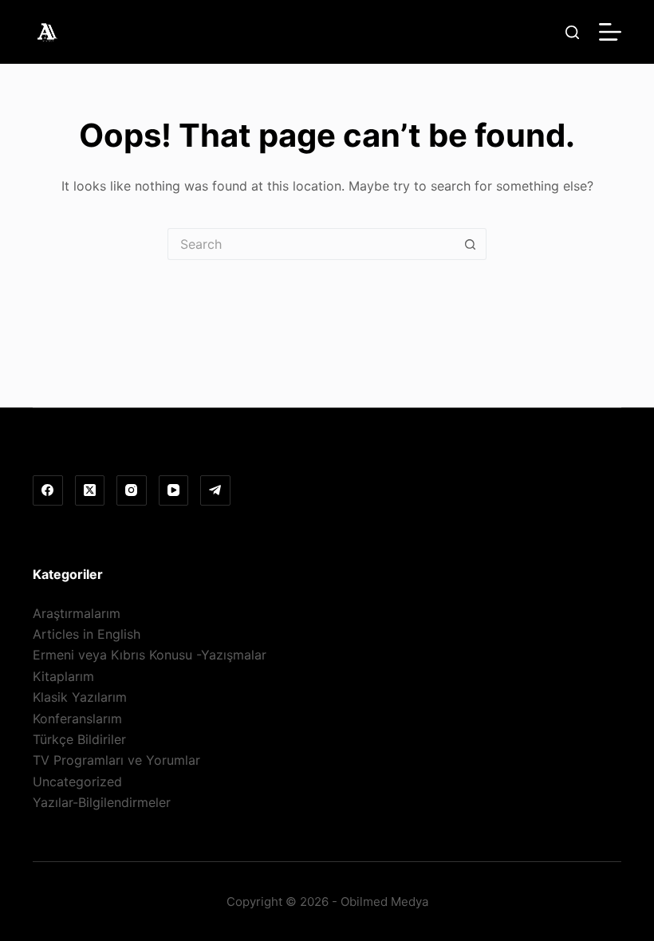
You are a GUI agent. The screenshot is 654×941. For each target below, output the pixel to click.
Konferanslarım (77, 718)
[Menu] (610, 32)
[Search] (572, 32)
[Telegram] (215, 490)
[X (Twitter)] (90, 490)
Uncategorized (77, 781)
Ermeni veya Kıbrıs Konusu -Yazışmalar (149, 655)
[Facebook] (48, 490)
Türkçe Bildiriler (79, 739)
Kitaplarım (63, 676)
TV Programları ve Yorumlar (116, 760)
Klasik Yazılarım (80, 697)
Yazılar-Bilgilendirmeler (102, 802)
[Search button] (471, 244)
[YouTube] (174, 490)
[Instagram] (131, 490)
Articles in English (86, 634)
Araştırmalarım (76, 613)
